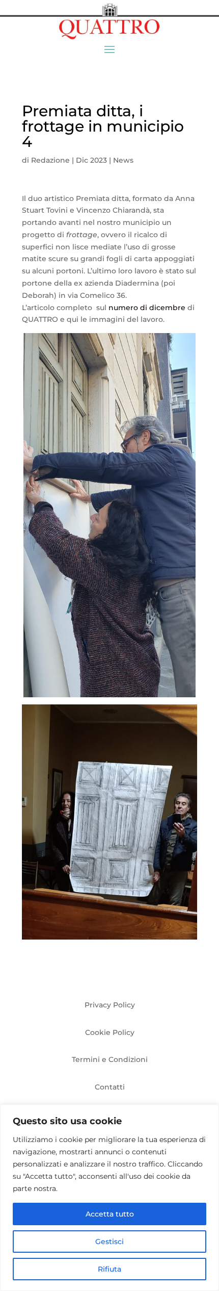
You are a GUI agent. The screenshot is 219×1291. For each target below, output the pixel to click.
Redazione (50, 160)
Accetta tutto (110, 1214)
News (123, 160)
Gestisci (109, 1241)
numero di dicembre (146, 307)
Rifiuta (109, 1269)
